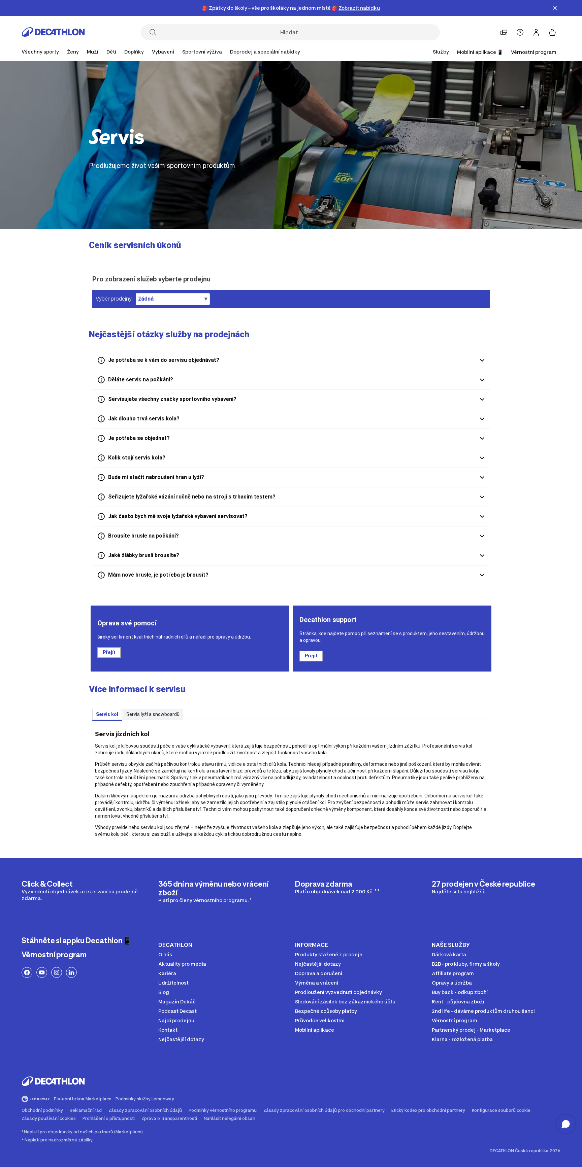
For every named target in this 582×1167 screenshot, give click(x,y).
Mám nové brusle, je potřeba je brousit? (158, 575)
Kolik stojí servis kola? (136, 457)
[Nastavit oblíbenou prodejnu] (504, 32)
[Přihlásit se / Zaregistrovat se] (536, 32)
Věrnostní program (533, 52)
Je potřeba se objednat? (139, 438)
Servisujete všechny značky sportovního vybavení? (172, 399)
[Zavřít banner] (555, 8)
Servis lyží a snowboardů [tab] (153, 714)
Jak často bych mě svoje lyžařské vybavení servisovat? (178, 516)
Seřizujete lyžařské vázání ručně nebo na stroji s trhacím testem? (192, 496)
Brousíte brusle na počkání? (143, 536)
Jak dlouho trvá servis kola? (144, 418)
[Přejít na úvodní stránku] (53, 34)
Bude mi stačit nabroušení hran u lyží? (156, 477)
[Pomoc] (520, 32)
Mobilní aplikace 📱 (480, 52)
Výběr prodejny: (114, 298)
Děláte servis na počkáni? (140, 379)
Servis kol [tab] (107, 714)
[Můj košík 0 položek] (552, 32)
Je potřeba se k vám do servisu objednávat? (163, 360)
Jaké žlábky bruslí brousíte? (143, 555)
